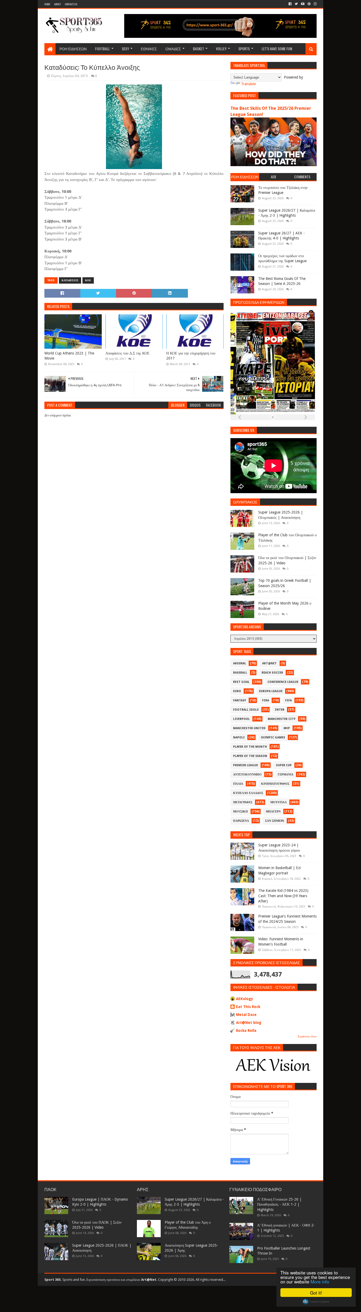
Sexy (125, 48)
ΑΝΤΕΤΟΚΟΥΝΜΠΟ (247, 774)
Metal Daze (246, 1015)
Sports (244, 48)
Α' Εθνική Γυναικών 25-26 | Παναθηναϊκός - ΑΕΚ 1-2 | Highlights (279, 1204)
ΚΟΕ (88, 280)
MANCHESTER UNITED (249, 728)
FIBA (265, 700)
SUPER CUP (284, 765)
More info (320, 1281)
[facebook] (290, 4)
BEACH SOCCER (272, 672)
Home (47, 4)
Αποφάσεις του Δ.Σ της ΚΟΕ (127, 353)
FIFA (288, 700)
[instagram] (315, 4)
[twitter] (296, 4)
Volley (221, 48)
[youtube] (303, 4)
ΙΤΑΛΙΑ (238, 784)
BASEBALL (240, 672)
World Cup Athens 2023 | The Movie (69, 356)
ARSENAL (239, 663)
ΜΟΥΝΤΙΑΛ (278, 802)
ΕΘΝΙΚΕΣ (149, 48)
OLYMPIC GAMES (273, 737)
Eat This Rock (248, 1007)
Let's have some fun (277, 48)
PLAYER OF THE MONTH (250, 746)
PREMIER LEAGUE (245, 765)
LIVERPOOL (241, 719)
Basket (198, 48)
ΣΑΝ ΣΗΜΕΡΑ (274, 821)
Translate (248, 84)
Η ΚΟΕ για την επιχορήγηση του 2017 (190, 356)
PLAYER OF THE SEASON (250, 756)
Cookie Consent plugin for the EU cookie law (316, 1302)
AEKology (244, 999)
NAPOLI (239, 737)
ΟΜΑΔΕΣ (173, 48)
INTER (279, 709)
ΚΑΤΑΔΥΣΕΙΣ (70, 280)
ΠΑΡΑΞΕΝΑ (241, 821)
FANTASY (239, 700)
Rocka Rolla (246, 1030)
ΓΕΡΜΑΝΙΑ (285, 774)
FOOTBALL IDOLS (246, 709)
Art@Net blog (248, 1022)
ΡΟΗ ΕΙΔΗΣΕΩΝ (73, 48)
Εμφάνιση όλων (307, 1036)
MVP (287, 728)
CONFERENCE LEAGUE (282, 682)
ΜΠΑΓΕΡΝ (273, 811)
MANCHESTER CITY (281, 719)
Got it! (316, 1292)
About (57, 4)
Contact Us (71, 4)
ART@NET (269, 663)
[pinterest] (309, 4)
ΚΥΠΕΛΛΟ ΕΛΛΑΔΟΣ (248, 793)
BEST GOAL (241, 682)
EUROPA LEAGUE (271, 691)
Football (102, 48)
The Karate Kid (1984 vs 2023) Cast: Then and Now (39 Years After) (283, 895)
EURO (237, 691)
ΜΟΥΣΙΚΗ (240, 811)
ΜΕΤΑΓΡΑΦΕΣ (242, 802)
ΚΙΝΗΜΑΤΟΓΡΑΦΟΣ (275, 784)
